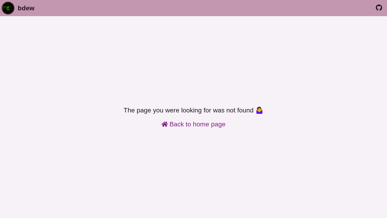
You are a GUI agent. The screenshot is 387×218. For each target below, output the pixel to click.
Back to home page (198, 124)
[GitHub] (379, 8)
